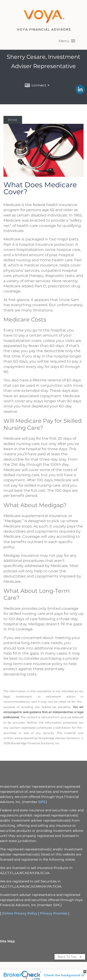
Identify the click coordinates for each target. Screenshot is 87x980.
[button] (67, 41)
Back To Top (67, 956)
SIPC (42, 802)
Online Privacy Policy (19, 913)
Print (12, 120)
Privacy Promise (53, 913)
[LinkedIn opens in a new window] (80, 92)
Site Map (7, 941)
